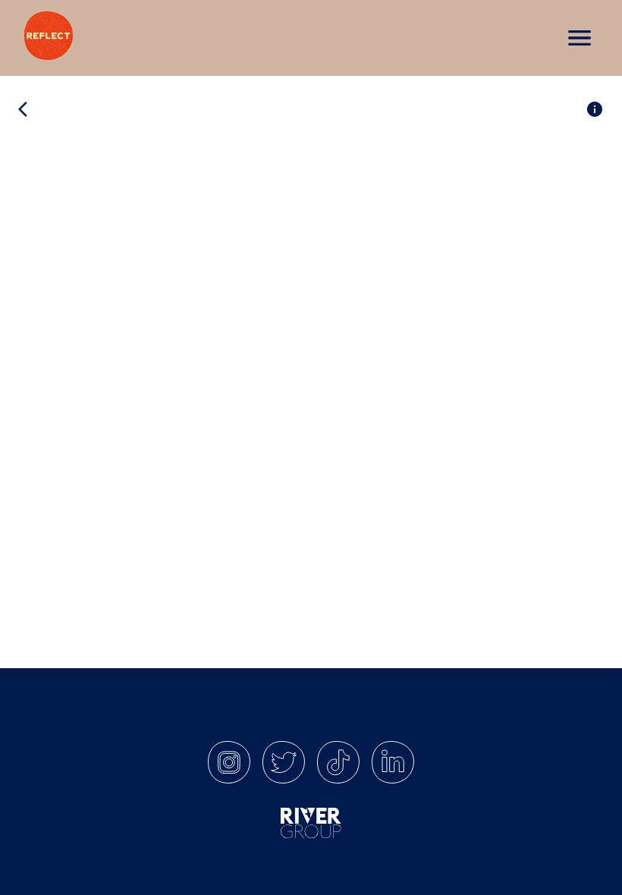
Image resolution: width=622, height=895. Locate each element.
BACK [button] (51, 109)
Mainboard (523, 869)
